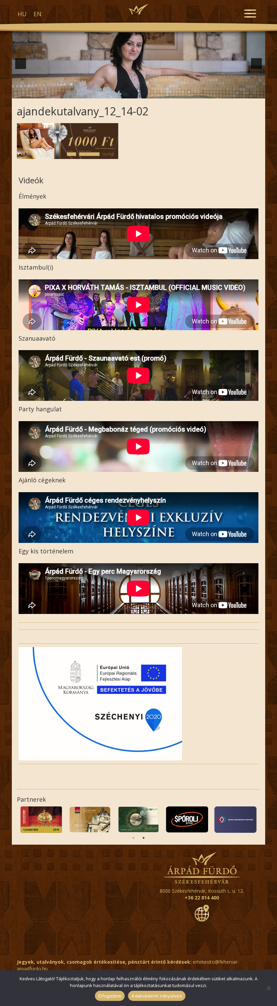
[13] (167, 92)
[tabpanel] (41, 819)
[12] (159, 92)
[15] (181, 92)
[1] (81, 92)
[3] (96, 92)
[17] (195, 92)
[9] (138, 92)
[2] (88, 92)
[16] (188, 92)
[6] (117, 92)
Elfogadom (109, 996)
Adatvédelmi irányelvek (156, 996)
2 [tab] (143, 837)
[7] (124, 92)
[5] (110, 92)
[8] (131, 92)
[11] (152, 92)
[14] (174, 92)
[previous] (20, 63)
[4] (103, 92)
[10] (145, 92)
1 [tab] (133, 837)
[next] (256, 63)
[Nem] (268, 988)
